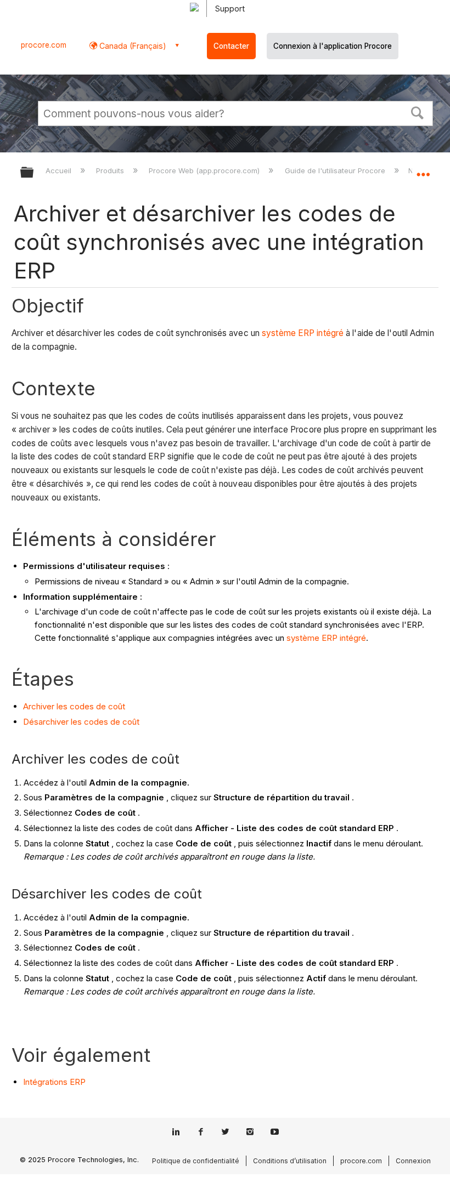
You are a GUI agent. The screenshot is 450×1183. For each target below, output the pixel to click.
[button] (417, 111)
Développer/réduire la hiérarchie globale (34, 173)
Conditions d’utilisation (290, 1161)
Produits (111, 170)
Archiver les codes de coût (74, 706)
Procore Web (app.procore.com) (205, 170)
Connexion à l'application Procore (332, 46)
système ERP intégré (303, 333)
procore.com (43, 45)
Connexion (413, 1161)
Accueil (60, 170)
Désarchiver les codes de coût (81, 721)
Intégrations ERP (54, 1082)
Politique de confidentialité (195, 1161)
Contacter (231, 46)
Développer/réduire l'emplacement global (423, 169)
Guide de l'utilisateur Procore (336, 170)
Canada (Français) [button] (131, 45)
